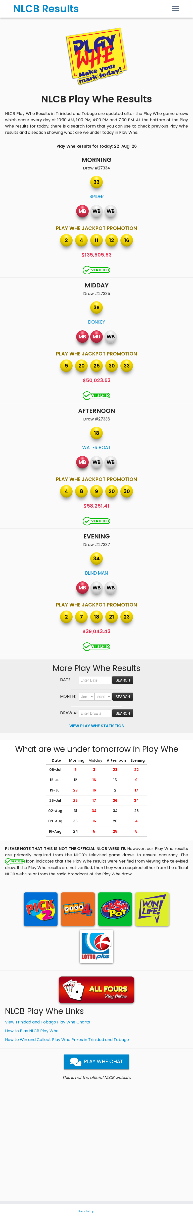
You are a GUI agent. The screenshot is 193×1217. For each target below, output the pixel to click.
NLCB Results (46, 9)
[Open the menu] (175, 9)
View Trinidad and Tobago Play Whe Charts (47, 1022)
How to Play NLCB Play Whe (32, 1031)
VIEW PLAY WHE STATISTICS (96, 726)
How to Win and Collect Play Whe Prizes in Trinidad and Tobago (67, 1040)
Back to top (86, 1211)
